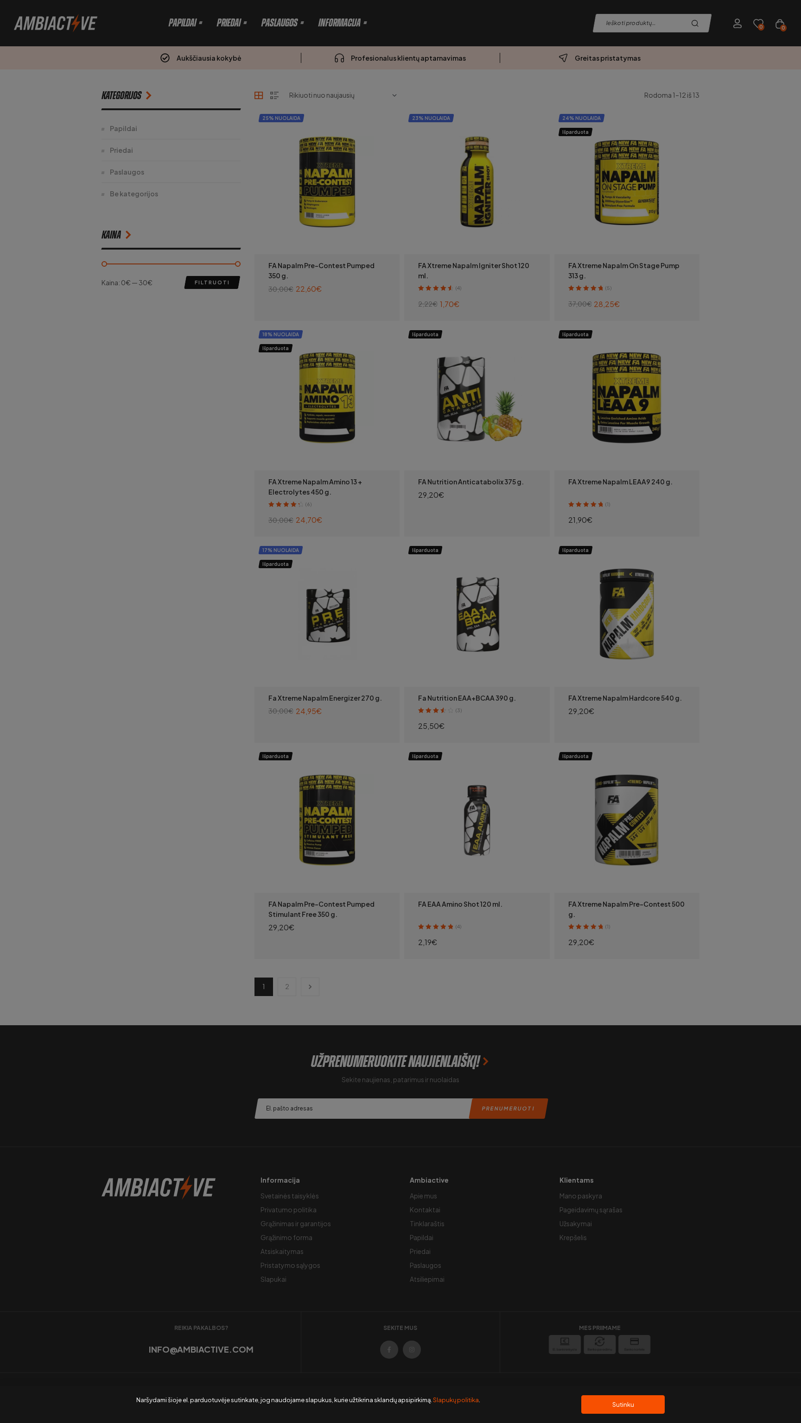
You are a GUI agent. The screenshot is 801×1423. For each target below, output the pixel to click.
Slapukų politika (456, 1400)
